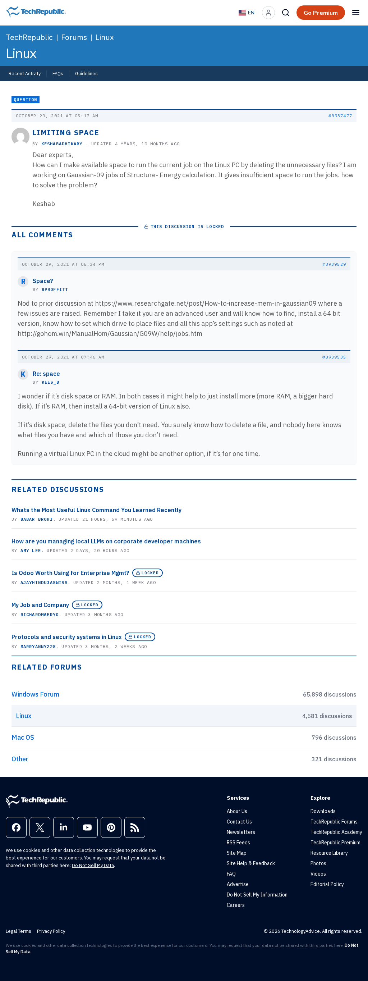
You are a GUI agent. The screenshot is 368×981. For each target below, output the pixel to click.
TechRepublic (29, 37)
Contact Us (239, 821)
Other (20, 759)
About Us (237, 811)
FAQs (57, 73)
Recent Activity (25, 73)
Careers (236, 905)
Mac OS (23, 737)
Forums (74, 37)
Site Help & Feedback (251, 863)
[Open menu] (355, 12)
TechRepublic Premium (335, 842)
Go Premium (321, 12)
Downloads (323, 811)
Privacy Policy (51, 931)
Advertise (238, 884)
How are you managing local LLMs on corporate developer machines (106, 541)
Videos (318, 874)
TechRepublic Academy (336, 832)
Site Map (237, 853)
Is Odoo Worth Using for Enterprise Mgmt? (70, 572)
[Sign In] (268, 12)
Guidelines (86, 73)
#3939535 (334, 357)
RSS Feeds (238, 842)
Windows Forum (35, 694)
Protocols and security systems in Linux (67, 636)
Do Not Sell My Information (257, 894)
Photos (318, 863)
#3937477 (340, 115)
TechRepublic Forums (334, 821)
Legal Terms (18, 931)
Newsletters (241, 832)
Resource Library (329, 853)
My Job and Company (40, 604)
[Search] (285, 12)
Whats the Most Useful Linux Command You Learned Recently (96, 510)
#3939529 (334, 264)
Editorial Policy (327, 884)
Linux (104, 37)
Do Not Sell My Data (93, 865)
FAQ (231, 874)
